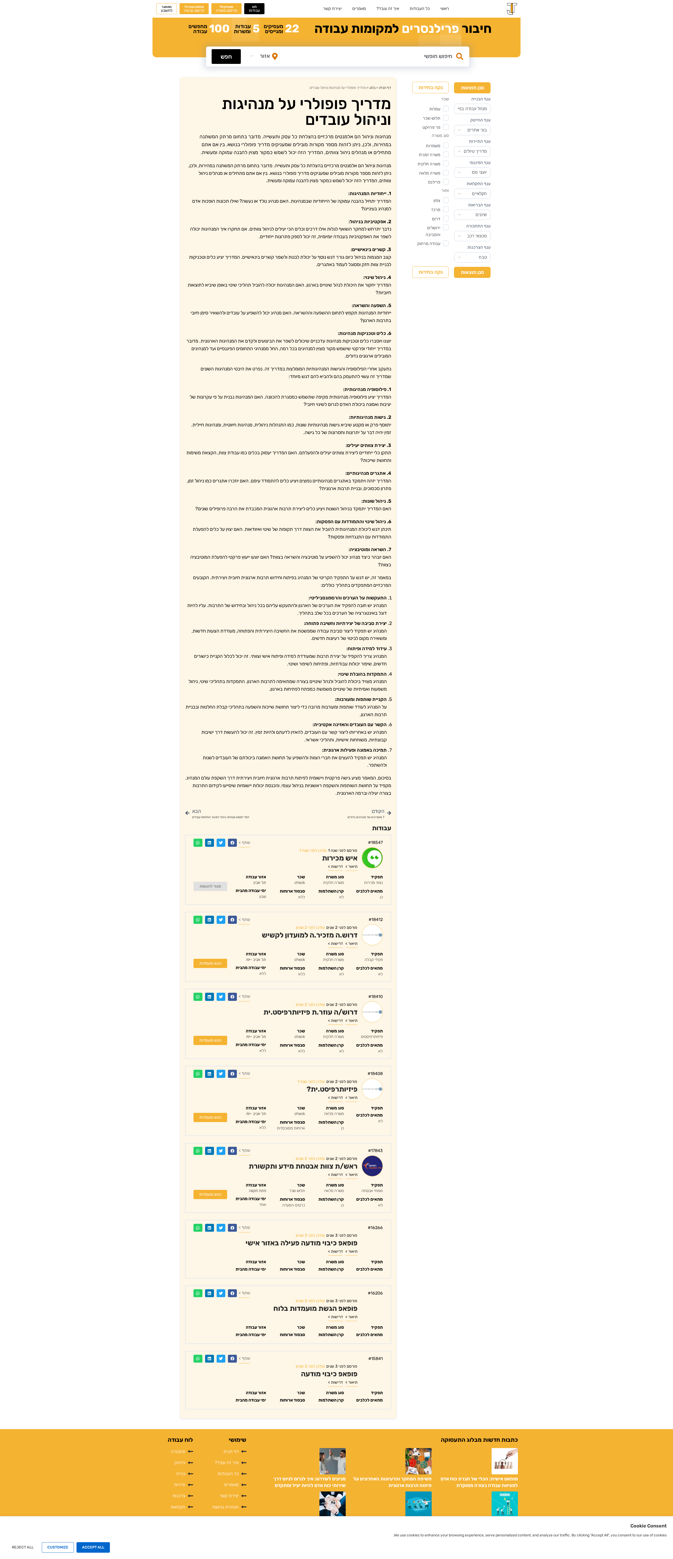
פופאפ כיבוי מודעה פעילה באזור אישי (302, 1243)
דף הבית (385, 87)
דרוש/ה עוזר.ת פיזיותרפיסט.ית (310, 1012)
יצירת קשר (332, 8)
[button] (232, 843)
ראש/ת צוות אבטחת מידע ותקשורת (303, 1166)
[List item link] (222, 1451)
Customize (57, 1547)
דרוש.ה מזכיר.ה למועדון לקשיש (310, 935)
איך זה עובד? (387, 8)
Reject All (23, 1547)
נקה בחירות (431, 87)
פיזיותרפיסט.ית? (332, 1089)
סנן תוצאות (472, 88)
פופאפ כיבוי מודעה (329, 1374)
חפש (226, 56)
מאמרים (359, 8)
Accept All (93, 1547)
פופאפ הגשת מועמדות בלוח (315, 1309)
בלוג (372, 87)
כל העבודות (420, 8)
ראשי (444, 8)
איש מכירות (340, 858)
